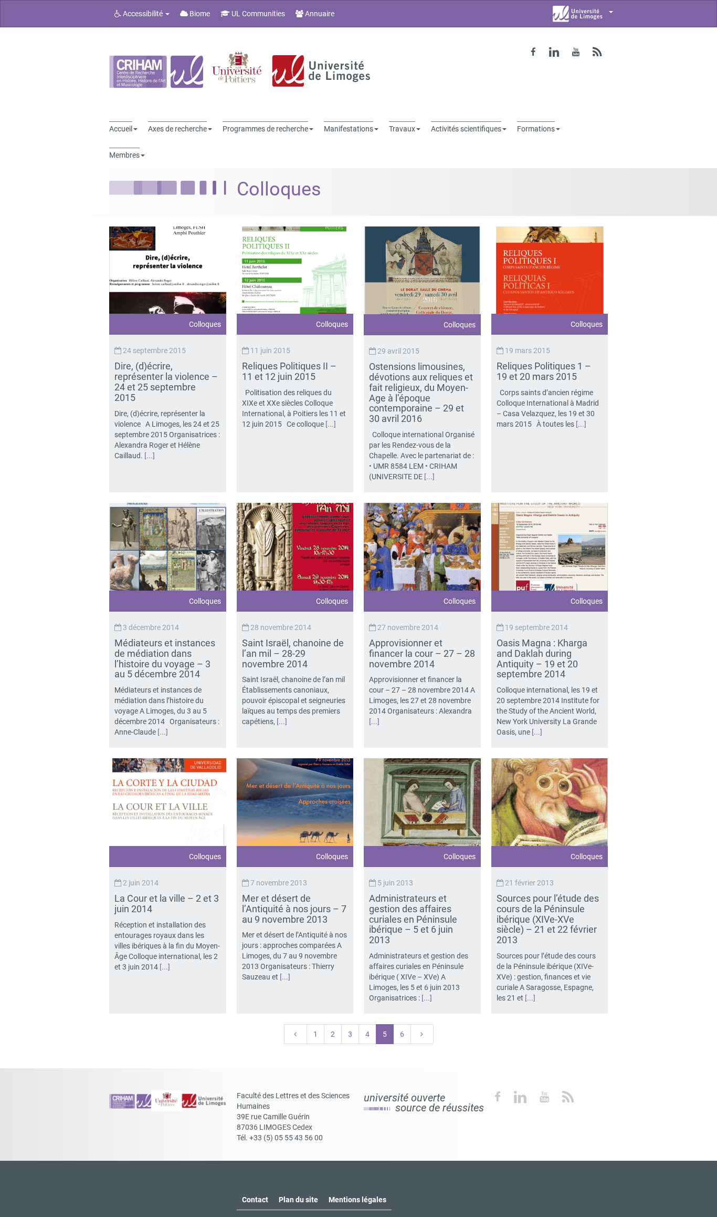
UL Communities (257, 13)
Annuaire (318, 13)
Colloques (205, 324)
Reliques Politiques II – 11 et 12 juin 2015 (289, 371)
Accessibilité (142, 13)
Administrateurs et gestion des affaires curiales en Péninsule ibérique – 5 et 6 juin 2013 (413, 919)
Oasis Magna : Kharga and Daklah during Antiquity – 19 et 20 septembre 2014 (542, 658)
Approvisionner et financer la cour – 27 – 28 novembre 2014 (422, 653)
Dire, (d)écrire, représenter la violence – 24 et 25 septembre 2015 (166, 381)
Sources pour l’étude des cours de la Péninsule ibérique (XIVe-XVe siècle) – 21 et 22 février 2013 (548, 919)
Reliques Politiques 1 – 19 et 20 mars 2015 (544, 371)
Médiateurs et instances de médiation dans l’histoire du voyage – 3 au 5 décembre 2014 (164, 658)
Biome (199, 13)
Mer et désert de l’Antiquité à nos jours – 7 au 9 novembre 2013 (294, 909)
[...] (149, 455)
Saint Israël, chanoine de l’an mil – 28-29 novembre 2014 (293, 653)
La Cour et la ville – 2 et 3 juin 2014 (166, 903)
